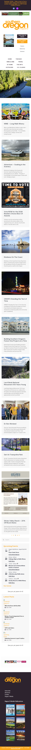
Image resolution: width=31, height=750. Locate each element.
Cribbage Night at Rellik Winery (17, 559)
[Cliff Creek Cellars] (7, 624)
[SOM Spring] (15, 662)
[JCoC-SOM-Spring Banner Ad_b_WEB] (15, 15)
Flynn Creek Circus (14, 552)
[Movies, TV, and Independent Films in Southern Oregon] (7, 613)
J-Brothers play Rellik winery (16, 574)
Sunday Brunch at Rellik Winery (17, 580)
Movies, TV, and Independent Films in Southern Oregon (14, 617)
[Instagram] (17, 8)
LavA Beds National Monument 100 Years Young (15, 383)
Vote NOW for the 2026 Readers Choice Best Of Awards (13, 214)
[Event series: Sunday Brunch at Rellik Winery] (18, 578)
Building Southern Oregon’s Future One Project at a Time (15, 340)
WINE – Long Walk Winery (14, 124)
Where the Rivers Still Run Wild (13, 605)
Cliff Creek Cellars (9, 628)
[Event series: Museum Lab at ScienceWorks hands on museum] (17, 563)
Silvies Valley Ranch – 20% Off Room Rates (14, 522)
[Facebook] (14, 8)
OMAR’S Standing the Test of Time (15, 300)
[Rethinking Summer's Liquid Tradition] (7, 635)
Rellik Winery (12, 561)
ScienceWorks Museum (14, 554)
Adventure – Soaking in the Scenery (14, 166)
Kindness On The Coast (13, 257)
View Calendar (7, 586)
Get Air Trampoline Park (13, 455)
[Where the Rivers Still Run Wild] (7, 602)
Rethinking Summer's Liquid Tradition (14, 638)
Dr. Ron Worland (10, 424)
